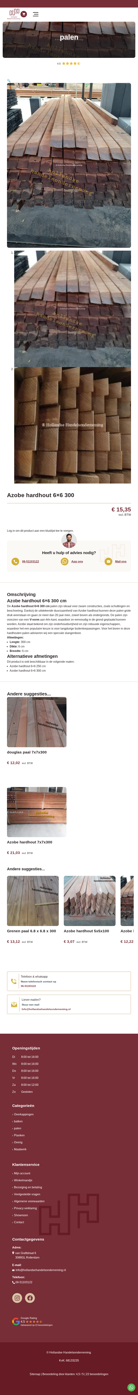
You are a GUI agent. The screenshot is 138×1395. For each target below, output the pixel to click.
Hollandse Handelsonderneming (70, 1352)
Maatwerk (20, 1149)
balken (18, 1121)
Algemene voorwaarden (29, 1201)
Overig (18, 1142)
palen (17, 1128)
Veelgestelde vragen (27, 1194)
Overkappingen (24, 1114)
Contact (19, 1222)
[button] (9, 80)
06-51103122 (28, 986)
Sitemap (35, 1374)
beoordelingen (97, 1374)
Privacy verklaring (25, 1208)
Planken (19, 1135)
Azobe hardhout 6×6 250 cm (28, 666)
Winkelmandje (23, 1180)
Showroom (21, 1215)
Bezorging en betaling (28, 1187)
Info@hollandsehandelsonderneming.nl (46, 1009)
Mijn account (22, 1173)
